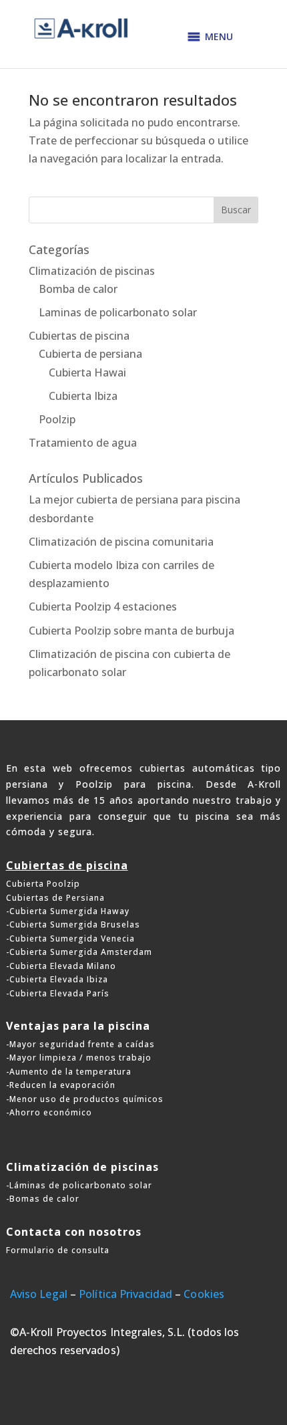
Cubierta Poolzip (43, 883)
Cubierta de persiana (90, 353)
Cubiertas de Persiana (55, 897)
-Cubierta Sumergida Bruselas (73, 924)
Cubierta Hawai (87, 372)
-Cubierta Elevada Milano (61, 966)
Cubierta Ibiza (83, 396)
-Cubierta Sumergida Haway (67, 911)
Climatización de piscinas (92, 270)
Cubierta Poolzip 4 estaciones (103, 606)
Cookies (204, 1294)
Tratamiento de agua (83, 442)
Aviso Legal (38, 1294)
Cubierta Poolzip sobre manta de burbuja (131, 630)
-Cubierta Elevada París (57, 993)
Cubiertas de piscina (79, 335)
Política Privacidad (125, 1294)
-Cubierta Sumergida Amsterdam (79, 952)
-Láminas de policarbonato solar (79, 1185)
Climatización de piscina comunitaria (121, 541)
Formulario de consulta (57, 1250)
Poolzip (57, 419)
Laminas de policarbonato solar (118, 312)
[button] (219, 36)
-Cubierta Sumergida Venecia (70, 938)
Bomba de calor (78, 289)
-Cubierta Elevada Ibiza (57, 979)
